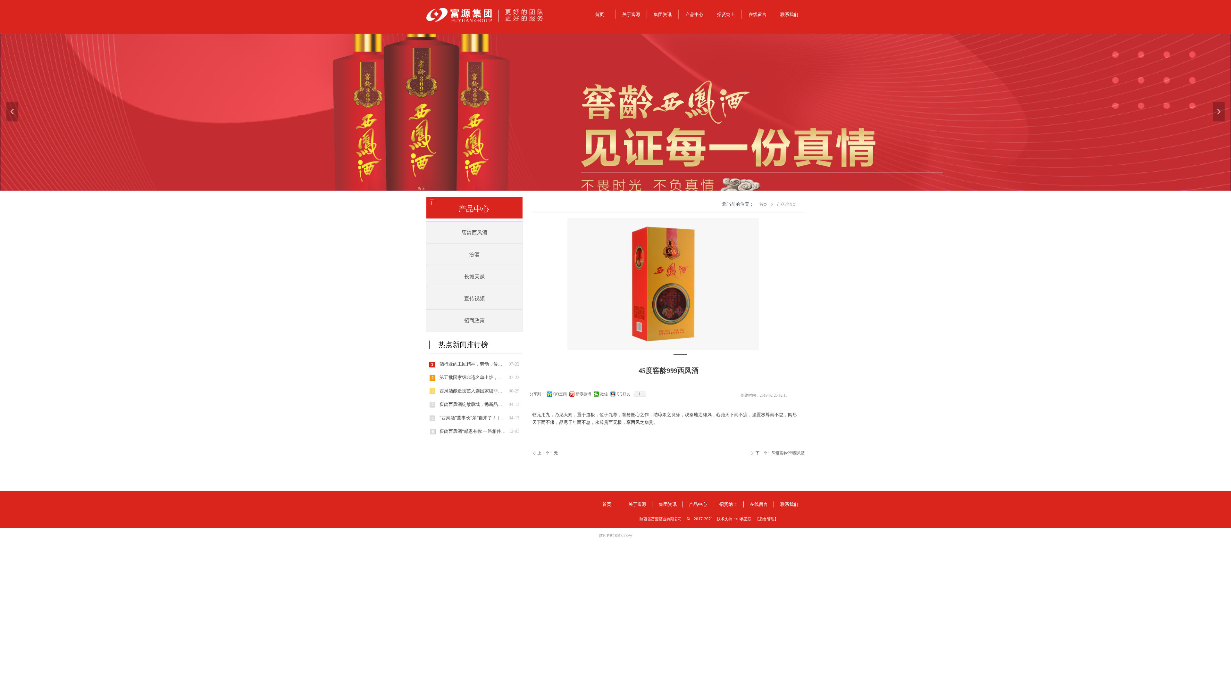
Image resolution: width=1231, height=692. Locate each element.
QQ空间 (560, 394)
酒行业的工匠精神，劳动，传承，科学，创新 (473, 364)
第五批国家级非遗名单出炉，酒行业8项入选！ (473, 377)
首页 (763, 204)
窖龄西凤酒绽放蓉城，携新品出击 (473, 404)
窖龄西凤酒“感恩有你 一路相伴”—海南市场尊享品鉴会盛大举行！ (473, 431)
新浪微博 (583, 394)
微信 (604, 394)
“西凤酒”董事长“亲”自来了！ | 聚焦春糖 (473, 418)
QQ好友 (623, 394)
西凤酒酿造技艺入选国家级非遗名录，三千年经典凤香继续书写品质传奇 (473, 391)
